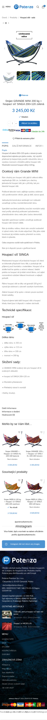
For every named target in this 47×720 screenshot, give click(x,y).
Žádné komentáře (34, 617)
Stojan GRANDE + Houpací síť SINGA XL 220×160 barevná (12, 454)
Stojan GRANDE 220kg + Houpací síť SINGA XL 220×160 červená (34, 454)
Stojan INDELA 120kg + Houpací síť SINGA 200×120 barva (35, 502)
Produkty (13, 18)
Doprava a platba (8, 676)
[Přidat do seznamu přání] (19, 432)
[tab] (5, 146)
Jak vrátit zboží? (8, 688)
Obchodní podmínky (9, 680)
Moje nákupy (6, 669)
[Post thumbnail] (7, 615)
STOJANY (6, 647)
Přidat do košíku (29, 123)
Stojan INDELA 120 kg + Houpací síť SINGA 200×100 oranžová (12, 502)
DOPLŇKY (6, 654)
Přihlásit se (6, 665)
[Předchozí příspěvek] (3, 23)
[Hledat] (37, 7)
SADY (4, 643)
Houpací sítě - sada (27, 18)
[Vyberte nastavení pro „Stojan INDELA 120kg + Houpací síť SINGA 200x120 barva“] (41, 484)
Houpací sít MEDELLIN (22, 623)
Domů (4, 18)
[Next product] (8, 23)
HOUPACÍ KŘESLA (9, 651)
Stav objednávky (8, 673)
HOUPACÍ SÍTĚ (8, 639)
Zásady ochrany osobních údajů (13, 684)
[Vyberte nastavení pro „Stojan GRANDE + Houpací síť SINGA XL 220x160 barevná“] (19, 437)
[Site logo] (23, 7)
